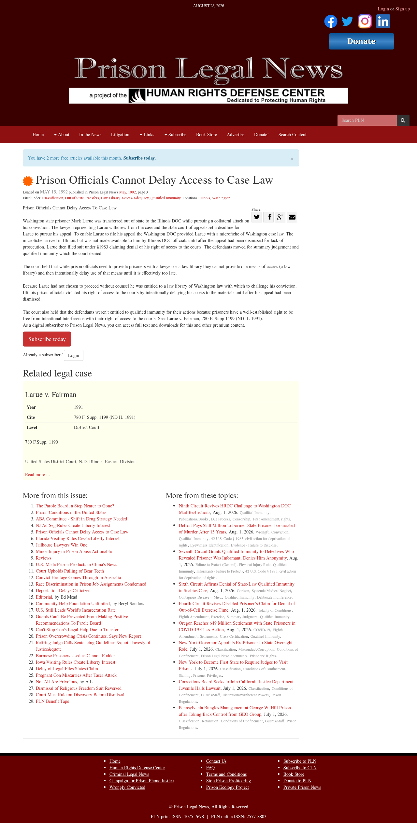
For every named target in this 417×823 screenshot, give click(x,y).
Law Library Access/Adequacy (125, 197)
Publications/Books (193, 519)
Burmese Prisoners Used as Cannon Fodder (75, 655)
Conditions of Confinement (264, 668)
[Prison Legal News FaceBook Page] (331, 19)
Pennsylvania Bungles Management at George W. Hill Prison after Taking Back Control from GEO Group (235, 710)
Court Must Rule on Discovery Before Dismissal (80, 694)
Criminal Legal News (129, 774)
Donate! (261, 134)
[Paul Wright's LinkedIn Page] (383, 19)
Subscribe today (139, 157)
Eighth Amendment (193, 616)
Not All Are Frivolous (56, 681)
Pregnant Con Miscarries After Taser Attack (76, 675)
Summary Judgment (242, 616)
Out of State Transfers (82, 197)
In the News (90, 134)
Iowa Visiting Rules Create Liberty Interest (75, 662)
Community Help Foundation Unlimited (73, 603)
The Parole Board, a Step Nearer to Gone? (75, 506)
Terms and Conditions (226, 774)
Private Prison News (302, 787)
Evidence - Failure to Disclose (254, 545)
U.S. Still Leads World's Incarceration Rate (76, 610)
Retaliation (210, 720)
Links (148, 134)
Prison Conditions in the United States (71, 512)
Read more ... (37, 474)
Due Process (220, 519)
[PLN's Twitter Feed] (347, 19)
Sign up (402, 9)
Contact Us (216, 761)
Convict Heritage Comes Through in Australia (78, 577)
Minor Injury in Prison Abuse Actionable (74, 551)
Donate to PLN (297, 780)
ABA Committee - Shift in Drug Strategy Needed (81, 519)
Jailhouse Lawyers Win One (61, 545)
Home (38, 134)
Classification (52, 197)
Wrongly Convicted (127, 787)
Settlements (208, 636)
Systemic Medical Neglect (271, 590)
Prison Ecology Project (227, 787)
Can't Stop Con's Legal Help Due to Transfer (77, 629)
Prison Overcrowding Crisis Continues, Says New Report (88, 636)
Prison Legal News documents (224, 655)
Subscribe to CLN (300, 767)
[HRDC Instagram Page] (364, 19)
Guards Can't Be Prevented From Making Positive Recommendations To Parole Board (82, 619)
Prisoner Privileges (207, 675)
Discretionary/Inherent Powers (246, 694)
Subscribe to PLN (299, 761)
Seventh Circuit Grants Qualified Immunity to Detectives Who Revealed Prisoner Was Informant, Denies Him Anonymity (236, 554)
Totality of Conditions (275, 610)
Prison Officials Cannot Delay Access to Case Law (82, 532)
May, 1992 (127, 191)
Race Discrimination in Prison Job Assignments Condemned (91, 584)
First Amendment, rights (271, 519)
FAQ (210, 767)
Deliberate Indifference (274, 597)
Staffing (185, 675)
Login (383, 9)
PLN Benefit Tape (52, 701)
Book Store (206, 134)
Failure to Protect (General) (216, 564)
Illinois (204, 197)
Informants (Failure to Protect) (219, 571)
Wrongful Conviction (272, 532)
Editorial (44, 597)
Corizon (243, 590)
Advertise (235, 134)
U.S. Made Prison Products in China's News (76, 564)
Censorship (241, 519)
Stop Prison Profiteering (228, 780)
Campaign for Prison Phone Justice (141, 780)
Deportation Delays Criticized (63, 590)
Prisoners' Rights (263, 655)
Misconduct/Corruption (256, 649)
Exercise (217, 616)
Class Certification (234, 636)
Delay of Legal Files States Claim (67, 668)
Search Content (293, 134)
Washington (221, 197)
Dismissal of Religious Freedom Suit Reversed (79, 688)
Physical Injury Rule (254, 564)
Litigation (120, 134)
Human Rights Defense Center (137, 767)
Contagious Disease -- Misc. (200, 597)
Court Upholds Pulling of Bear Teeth (70, 571)
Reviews (43, 558)
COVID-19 (261, 629)
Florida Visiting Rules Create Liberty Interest (78, 538)
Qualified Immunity (165, 197)
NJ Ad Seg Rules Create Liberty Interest (73, 525)
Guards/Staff (210, 694)
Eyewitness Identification (209, 545)
